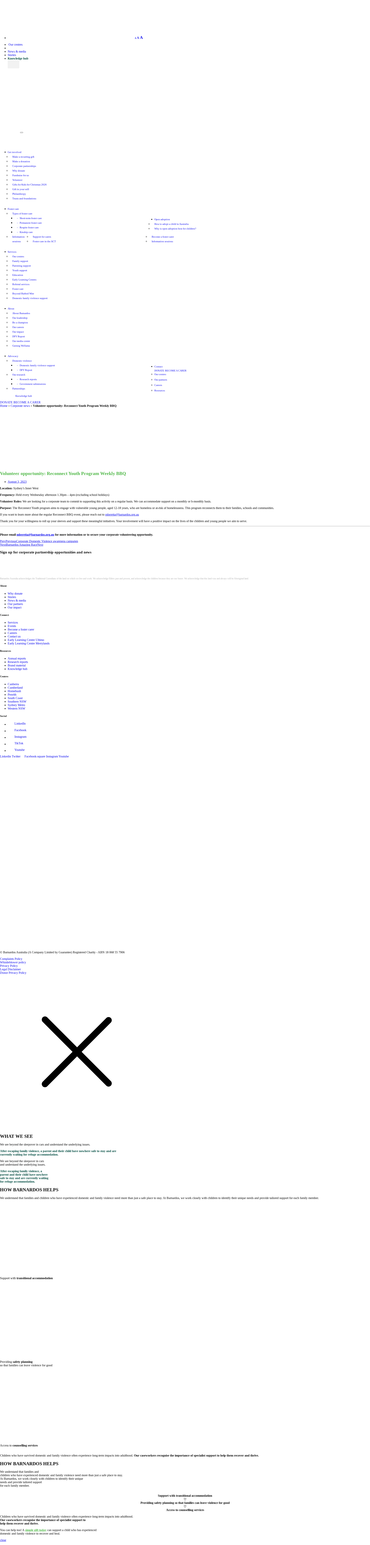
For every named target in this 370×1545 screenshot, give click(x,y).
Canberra (13, 684)
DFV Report (18, 336)
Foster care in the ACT (44, 241)
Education (17, 275)
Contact (158, 366)
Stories (12, 55)
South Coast (15, 698)
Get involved (14, 152)
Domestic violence (22, 360)
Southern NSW (17, 701)
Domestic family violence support (30, 298)
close (3, 1540)
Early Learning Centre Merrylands (29, 643)
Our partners (160, 379)
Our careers (18, 327)
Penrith (12, 694)
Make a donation (21, 161)
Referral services (20, 284)
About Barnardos (21, 313)
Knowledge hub (18, 58)
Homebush (14, 691)
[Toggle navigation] (21, 132)
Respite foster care (29, 227)
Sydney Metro (16, 705)
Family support (20, 261)
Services (12, 252)
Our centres (15, 44)
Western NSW (16, 708)
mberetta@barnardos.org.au (122, 514)
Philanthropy (19, 194)
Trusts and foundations (24, 198)
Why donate (18, 170)
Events (12, 626)
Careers (158, 385)
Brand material (17, 665)
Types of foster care (22, 213)
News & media (17, 51)
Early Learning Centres (24, 279)
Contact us (14, 636)
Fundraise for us (20, 175)
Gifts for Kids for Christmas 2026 (29, 184)
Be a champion (20, 322)
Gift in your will (20, 189)
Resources (159, 390)
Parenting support (21, 265)
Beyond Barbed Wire (23, 293)
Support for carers (42, 236)
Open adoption (162, 219)
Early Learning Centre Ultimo (26, 640)
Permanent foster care (31, 223)
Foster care (13, 209)
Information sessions (162, 241)
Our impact (18, 332)
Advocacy (13, 356)
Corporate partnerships (24, 166)
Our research (18, 374)
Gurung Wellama (21, 345)
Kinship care (26, 232)
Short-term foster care (31, 218)
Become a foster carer (163, 236)
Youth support (19, 270)
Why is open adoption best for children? (175, 228)
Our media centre (21, 341)
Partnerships (18, 388)
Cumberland (15, 687)
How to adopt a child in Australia (171, 224)
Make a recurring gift (23, 157)
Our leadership (20, 318)
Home (4, 405)
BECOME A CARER (176, 370)
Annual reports (17, 658)
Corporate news (20, 405)
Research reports (28, 379)
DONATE (159, 370)
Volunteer (17, 180)
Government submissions (33, 384)
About (11, 308)
